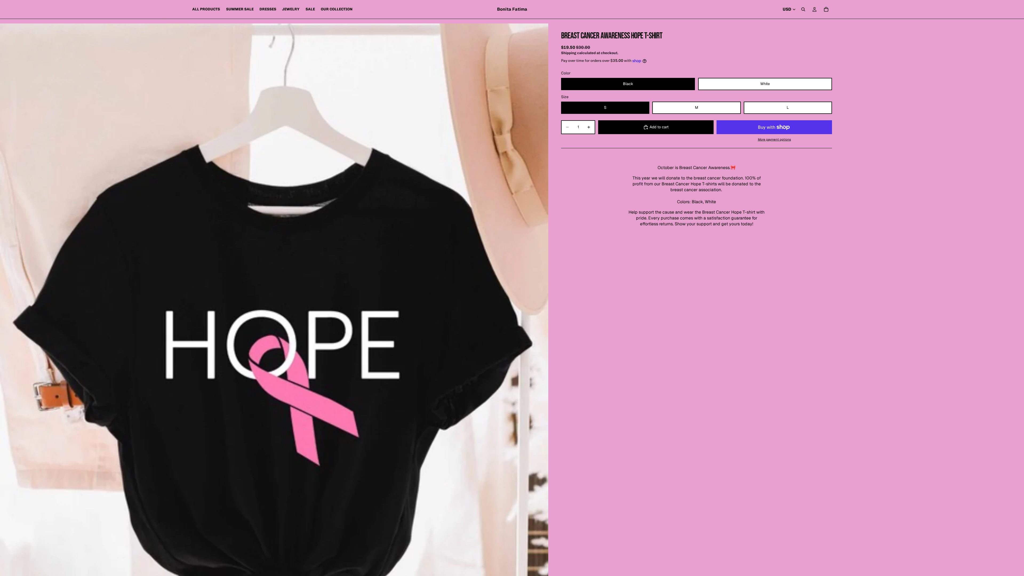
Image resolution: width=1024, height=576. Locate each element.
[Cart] (826, 9)
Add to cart (659, 127)
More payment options (774, 139)
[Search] (803, 9)
